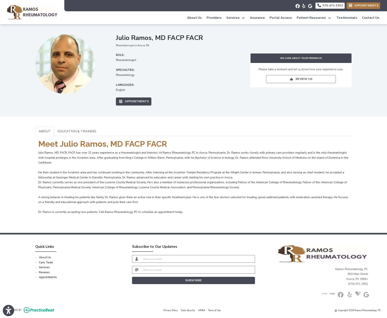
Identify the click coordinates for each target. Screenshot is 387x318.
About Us (194, 18)
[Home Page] (32, 12)
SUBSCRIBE (193, 280)
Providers (214, 18)
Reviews (44, 272)
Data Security (188, 310)
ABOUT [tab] (45, 131)
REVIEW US (302, 79)
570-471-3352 (332, 5)
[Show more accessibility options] (8, 310)
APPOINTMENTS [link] (365, 5)
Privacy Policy (170, 310)
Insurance (257, 18)
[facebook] (296, 5)
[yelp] (302, 5)
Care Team (46, 262)
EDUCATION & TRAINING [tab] (76, 131)
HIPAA (201, 310)
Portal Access (281, 18)
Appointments (48, 277)
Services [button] (233, 18)
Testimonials (346, 18)
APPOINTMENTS (136, 101)
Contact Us (370, 18)
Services (44, 267)
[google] (308, 5)
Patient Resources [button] (312, 18)
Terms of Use (214, 310)
